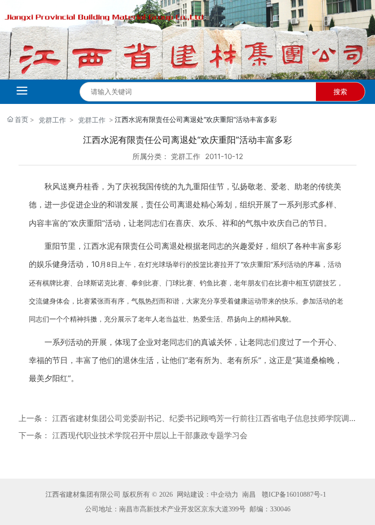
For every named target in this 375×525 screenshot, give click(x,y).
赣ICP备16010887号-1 (294, 494)
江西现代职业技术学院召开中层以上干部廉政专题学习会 (150, 435)
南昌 (249, 494)
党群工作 (52, 120)
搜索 (340, 91)
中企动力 (224, 494)
